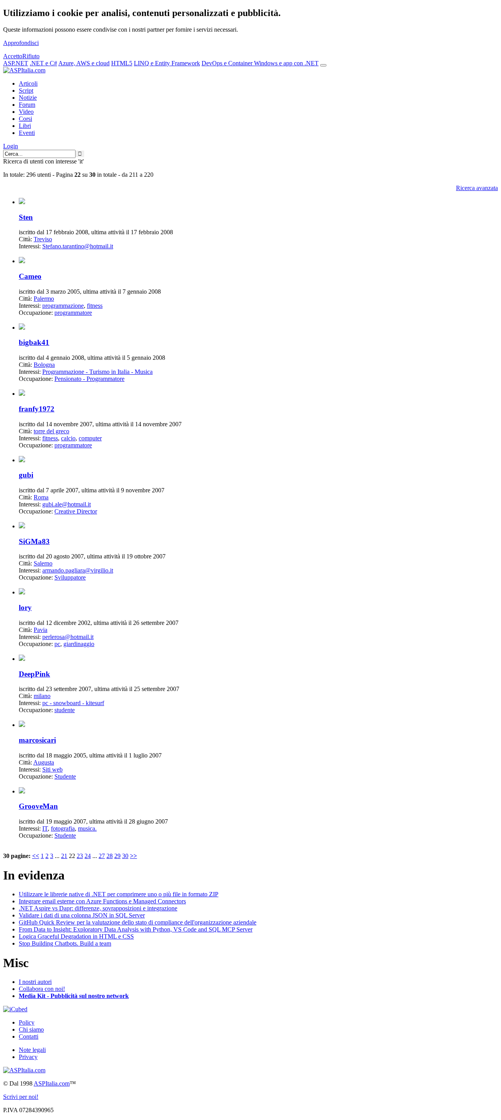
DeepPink (34, 674)
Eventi (27, 132)
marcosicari (37, 740)
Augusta (43, 762)
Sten (26, 217)
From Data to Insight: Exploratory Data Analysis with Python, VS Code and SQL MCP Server (135, 929)
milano (42, 696)
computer (90, 438)
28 (109, 856)
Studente (65, 776)
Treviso (43, 239)
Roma (41, 497)
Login (10, 146)
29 (117, 856)
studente (64, 710)
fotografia (63, 828)
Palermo (44, 298)
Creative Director (75, 511)
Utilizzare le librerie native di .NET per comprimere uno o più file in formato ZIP (118, 894)
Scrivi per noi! (20, 1096)
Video (26, 111)
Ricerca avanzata (477, 188)
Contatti (28, 1036)
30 (125, 856)
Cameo (30, 276)
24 (88, 856)
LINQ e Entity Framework (167, 63)
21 (64, 856)
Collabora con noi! (42, 988)
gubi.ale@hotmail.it (66, 504)
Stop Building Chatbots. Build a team (65, 943)
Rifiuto (31, 56)
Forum (27, 104)
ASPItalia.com (52, 1083)
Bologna (44, 364)
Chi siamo (31, 1029)
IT (45, 828)
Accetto (12, 56)
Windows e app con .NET (286, 63)
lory (25, 607)
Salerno (43, 563)
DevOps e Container (228, 63)
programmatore (73, 312)
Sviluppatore (70, 577)
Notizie (28, 97)
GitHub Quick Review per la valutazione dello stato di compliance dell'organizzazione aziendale (137, 922)
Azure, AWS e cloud (84, 63)
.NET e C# (43, 63)
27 (102, 856)
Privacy (28, 1057)
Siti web (52, 769)
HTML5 (121, 63)
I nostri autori (35, 981)
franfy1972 (36, 409)
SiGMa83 (34, 541)
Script (26, 90)
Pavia (40, 629)
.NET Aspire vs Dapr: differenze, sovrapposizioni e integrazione (98, 908)
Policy (26, 1022)
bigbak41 (34, 342)
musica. (87, 828)
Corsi (25, 118)
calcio (68, 438)
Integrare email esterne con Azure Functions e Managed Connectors (102, 901)
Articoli (28, 83)
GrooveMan (38, 806)
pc (57, 644)
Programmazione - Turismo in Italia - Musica (97, 371)
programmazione (63, 305)
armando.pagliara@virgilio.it (77, 570)
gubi (26, 475)
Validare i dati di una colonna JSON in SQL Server (82, 915)
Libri (25, 125)
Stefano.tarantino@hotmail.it (77, 246)
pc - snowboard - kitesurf (73, 703)
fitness (95, 305)
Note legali (32, 1049)
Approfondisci (21, 42)
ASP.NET (15, 63)
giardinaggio (78, 644)
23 (80, 856)
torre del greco (51, 431)
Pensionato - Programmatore (89, 378)
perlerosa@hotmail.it (68, 637)
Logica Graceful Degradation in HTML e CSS (76, 936)
